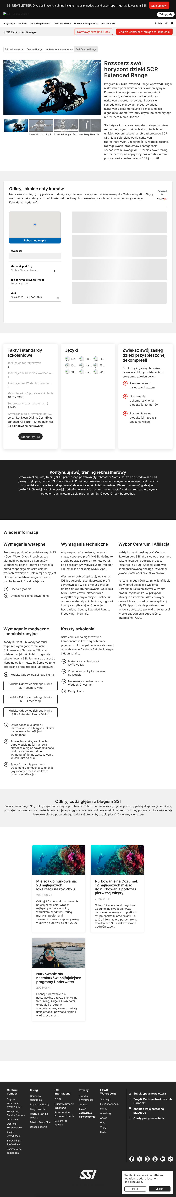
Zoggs (103, 1164)
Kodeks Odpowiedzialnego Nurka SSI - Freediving (30, 736)
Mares (103, 1145)
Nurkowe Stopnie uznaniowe (64, 1143)
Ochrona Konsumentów (15, 1163)
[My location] (53, 271)
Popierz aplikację (39, 1141)
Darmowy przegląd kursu (93, 32)
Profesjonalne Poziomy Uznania (64, 1151)
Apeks (103, 1155)
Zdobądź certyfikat (14, 49)
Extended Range (34, 49)
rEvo (102, 1159)
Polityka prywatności (86, 1135)
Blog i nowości (38, 1146)
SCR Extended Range (86, 49)
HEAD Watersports (108, 1129)
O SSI (57, 1136)
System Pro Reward (60, 1160)
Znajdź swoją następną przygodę (148, 1147)
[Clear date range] (58, 298)
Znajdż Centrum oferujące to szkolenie (144, 32)
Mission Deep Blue (40, 1159)
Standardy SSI (30, 474)
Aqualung (105, 1150)
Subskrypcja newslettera (149, 1131)
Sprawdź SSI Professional (14, 1179)
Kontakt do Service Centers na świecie (16, 1152)
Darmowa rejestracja (36, 1135)
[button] (159, 5)
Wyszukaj (16, 250)
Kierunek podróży (21, 266)
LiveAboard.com (109, 1141)
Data (13, 292)
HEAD (103, 1169)
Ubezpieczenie (38, 1163)
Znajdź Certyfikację (13, 1171)
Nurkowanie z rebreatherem (59, 49)
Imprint (83, 1141)
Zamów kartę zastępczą (14, 1188)
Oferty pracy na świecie (148, 1155)
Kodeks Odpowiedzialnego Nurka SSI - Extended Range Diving (30, 749)
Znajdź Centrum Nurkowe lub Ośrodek (152, 1138)
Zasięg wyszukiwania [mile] (27, 279)
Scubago (105, 1136)
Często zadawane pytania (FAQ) (14, 1140)
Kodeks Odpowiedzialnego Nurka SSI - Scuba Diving (30, 723)
